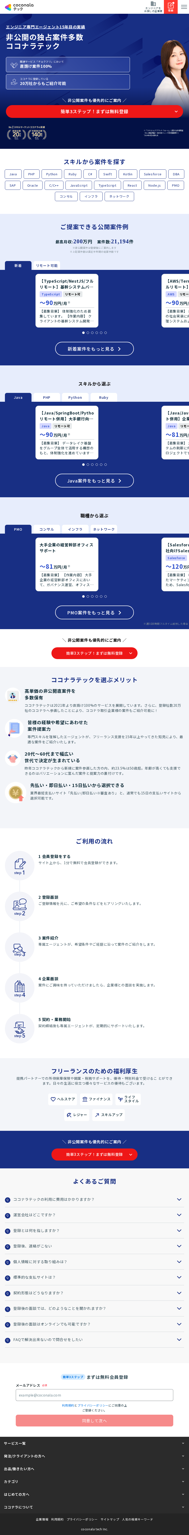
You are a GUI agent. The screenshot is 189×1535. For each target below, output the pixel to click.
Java (13, 174)
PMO (175, 185)
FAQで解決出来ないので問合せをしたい (48, 1339)
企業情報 (42, 1519)
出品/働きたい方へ (19, 1468)
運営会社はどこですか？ (34, 1214)
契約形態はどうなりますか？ (38, 1292)
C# (90, 174)
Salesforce (153, 174)
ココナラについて (18, 1507)
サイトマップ (110, 1519)
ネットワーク (119, 196)
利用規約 (68, 1405)
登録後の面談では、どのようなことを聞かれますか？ (60, 1308)
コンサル (66, 196)
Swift (107, 174)
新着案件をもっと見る (91, 349)
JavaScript (79, 185)
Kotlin (128, 174)
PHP (31, 174)
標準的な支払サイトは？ (34, 1277)
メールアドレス (28, 1385)
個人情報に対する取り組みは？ (40, 1261)
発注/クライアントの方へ (24, 1455)
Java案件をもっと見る (91, 480)
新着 (18, 265)
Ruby (73, 174)
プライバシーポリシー (93, 1405)
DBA (176, 174)
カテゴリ (11, 1481)
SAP (13, 185)
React (132, 185)
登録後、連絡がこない (32, 1245)
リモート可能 (47, 265)
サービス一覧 (15, 1443)
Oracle (32, 185)
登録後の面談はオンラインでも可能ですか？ (52, 1324)
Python (52, 174)
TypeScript (107, 185)
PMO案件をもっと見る (91, 612)
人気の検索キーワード (137, 1519)
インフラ (91, 196)
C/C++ (54, 185)
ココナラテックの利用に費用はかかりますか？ (54, 1199)
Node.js (154, 185)
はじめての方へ (17, 1494)
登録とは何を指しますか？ (36, 1230)
